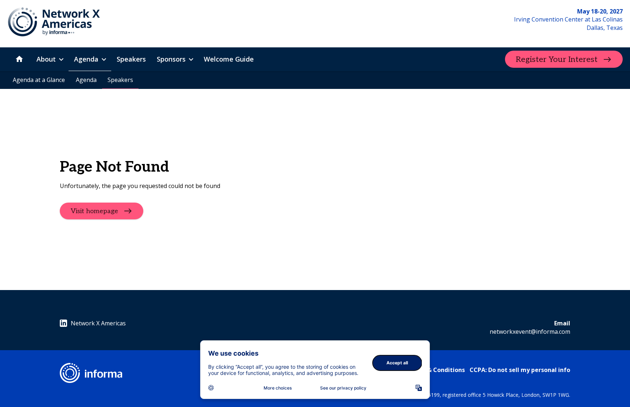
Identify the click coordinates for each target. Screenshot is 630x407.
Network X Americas (98, 323)
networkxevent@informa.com (530, 332)
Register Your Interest (557, 59)
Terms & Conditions (436, 370)
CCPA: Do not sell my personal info (520, 370)
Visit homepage (94, 211)
